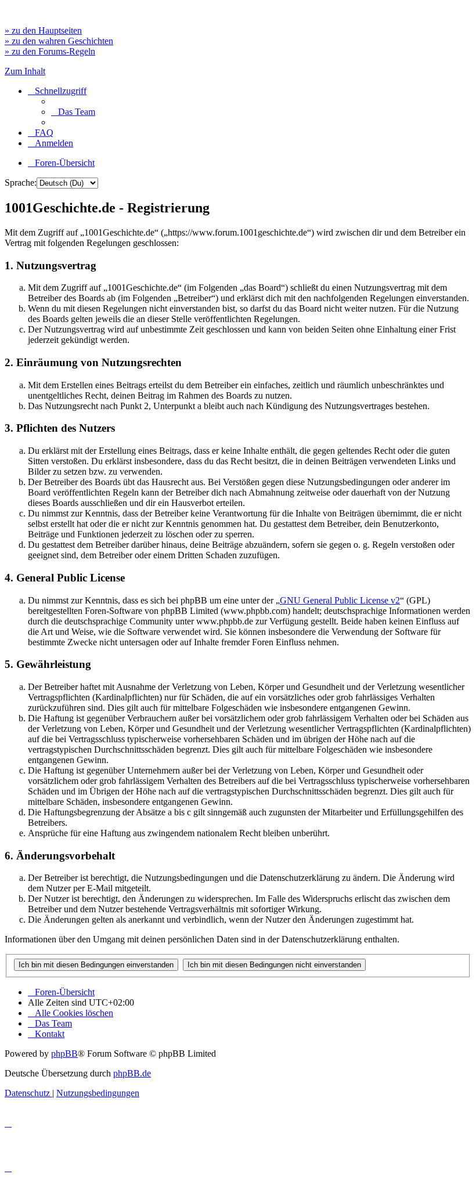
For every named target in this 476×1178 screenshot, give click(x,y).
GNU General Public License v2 (340, 600)
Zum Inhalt (25, 71)
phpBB (64, 1053)
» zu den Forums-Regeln (50, 51)
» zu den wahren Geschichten (59, 41)
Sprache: (21, 182)
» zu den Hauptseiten (43, 30)
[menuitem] (73, 112)
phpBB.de (132, 1073)
